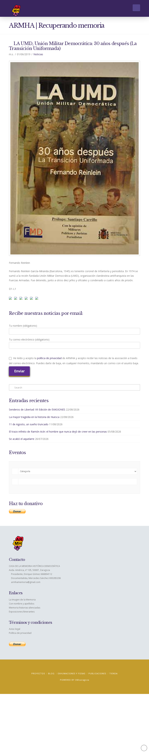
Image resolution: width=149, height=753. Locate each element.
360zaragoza (82, 679)
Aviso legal (14, 629)
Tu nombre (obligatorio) (23, 325)
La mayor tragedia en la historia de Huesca (34, 417)
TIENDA (113, 673)
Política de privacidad (20, 633)
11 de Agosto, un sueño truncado (28, 424)
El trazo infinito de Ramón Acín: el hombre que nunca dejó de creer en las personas (58, 431)
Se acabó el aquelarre (21, 439)
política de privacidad (49, 358)
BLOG (51, 673)
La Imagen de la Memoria (22, 599)
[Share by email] (37, 299)
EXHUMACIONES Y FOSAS (71, 673)
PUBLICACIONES (97, 673)
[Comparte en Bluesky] (32, 299)
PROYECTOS (38, 673)
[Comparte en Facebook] (11, 299)
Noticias (38, 54)
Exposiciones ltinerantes (22, 611)
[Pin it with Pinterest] (21, 299)
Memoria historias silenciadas (24, 607)
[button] (136, 7)
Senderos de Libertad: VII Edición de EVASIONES (37, 409)
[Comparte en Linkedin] (27, 299)
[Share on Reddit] (16, 299)
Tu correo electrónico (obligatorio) (29, 339)
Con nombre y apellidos (21, 603)
